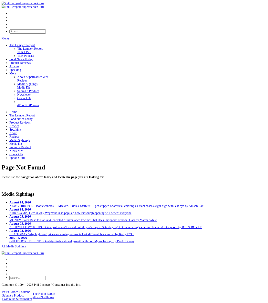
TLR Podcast (25, 55)
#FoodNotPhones (28, 105)
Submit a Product (28, 91)
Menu (5, 38)
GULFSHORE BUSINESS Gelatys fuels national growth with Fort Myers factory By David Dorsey (71, 239)
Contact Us (24, 98)
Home (13, 112)
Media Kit (23, 87)
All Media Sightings (14, 246)
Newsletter (24, 94)
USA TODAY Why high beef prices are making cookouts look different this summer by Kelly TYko (71, 232)
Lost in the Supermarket (17, 299)
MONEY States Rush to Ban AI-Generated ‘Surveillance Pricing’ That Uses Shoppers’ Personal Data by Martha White (83, 218)
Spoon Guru (17, 157)
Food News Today (21, 59)
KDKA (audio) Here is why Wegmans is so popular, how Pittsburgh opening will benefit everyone (70, 211)
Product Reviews (20, 62)
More (12, 73)
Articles (14, 66)
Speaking (15, 69)
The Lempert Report (22, 45)
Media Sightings (27, 84)
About (13, 133)
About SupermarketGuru (32, 77)
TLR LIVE (24, 52)
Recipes (22, 80)
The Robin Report (44, 293)
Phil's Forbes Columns (16, 292)
